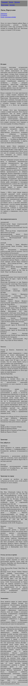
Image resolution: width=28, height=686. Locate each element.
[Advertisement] (14, 48)
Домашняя (4, 2)
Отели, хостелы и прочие (8, 17)
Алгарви (12, 5)
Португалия (4, 5)
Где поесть (4, 15)
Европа (11, 2)
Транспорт (4, 13)
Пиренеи (17, 2)
